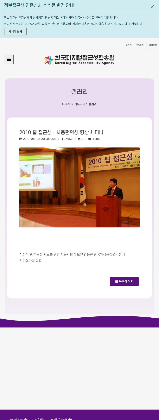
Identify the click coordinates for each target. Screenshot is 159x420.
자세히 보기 (15, 31)
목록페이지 (126, 281)
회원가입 (140, 45)
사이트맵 (153, 45)
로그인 (128, 45)
